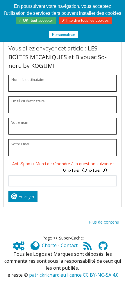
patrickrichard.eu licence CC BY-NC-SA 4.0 (74, 275)
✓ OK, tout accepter (36, 20)
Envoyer (26, 196)
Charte (49, 245)
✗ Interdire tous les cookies (85, 20)
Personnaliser (63, 34)
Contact (69, 245)
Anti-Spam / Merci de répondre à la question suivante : (64, 163)
